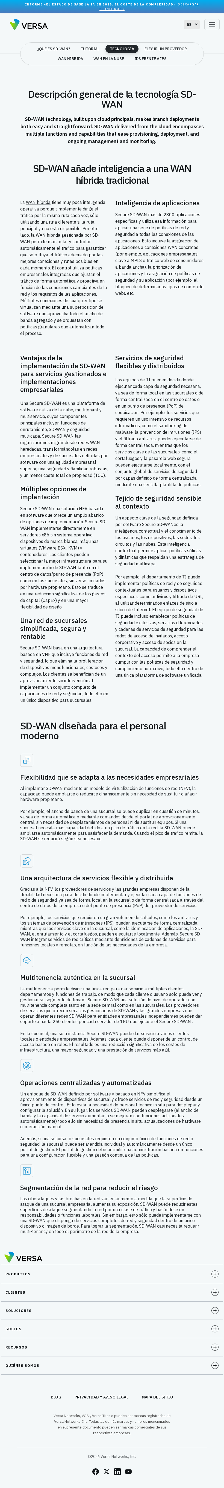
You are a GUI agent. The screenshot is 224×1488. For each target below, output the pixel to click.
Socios (13, 1329)
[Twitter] (106, 1471)
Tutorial (90, 48)
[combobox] (192, 24)
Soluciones (18, 1310)
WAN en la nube (108, 58)
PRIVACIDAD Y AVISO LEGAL (102, 1397)
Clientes (15, 1292)
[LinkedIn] (117, 1471)
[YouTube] (128, 1471)
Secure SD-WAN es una (52, 403)
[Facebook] (95, 1471)
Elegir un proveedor (166, 48)
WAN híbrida (70, 58)
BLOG (56, 1397)
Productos (18, 1274)
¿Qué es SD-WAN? (53, 48)
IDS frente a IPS (150, 58)
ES (189, 24)
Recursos (16, 1347)
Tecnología (122, 48)
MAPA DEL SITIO (157, 1397)
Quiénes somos (22, 1365)
